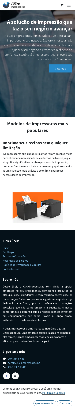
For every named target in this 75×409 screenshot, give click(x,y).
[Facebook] (6, 375)
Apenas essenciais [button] (45, 403)
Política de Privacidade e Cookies (22, 264)
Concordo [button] (64, 403)
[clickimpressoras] (15, 375)
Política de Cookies (53, 392)
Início (6, 248)
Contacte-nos (11, 269)
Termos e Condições (15, 256)
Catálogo (60, 68)
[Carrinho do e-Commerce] (61, 5)
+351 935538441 (17, 367)
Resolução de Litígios (15, 260)
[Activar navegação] (68, 5)
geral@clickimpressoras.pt (24, 363)
